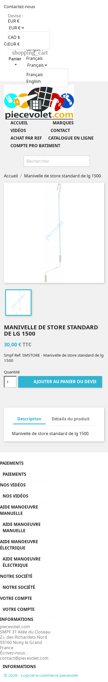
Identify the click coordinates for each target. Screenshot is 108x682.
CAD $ (14, 37)
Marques (71, 123)
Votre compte (16, 598)
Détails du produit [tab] (71, 419)
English (33, 81)
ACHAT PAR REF (26, 138)
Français (34, 74)
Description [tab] (29, 419)
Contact (60, 130)
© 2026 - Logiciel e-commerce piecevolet (41, 675)
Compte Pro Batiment (35, 146)
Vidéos (26, 131)
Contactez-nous (19, 6)
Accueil (27, 123)
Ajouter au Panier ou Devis (60, 381)
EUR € (14, 44)
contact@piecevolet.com (24, 658)
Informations (19, 666)
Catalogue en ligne (71, 138)
